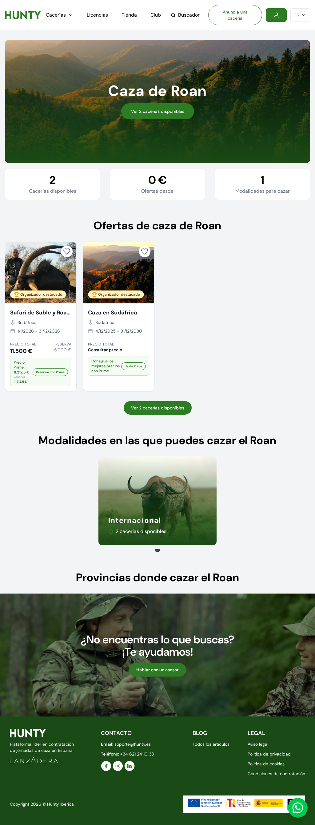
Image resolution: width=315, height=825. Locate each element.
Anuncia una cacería (235, 15)
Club (155, 15)
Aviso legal (258, 744)
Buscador (189, 15)
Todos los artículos (211, 744)
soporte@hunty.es (132, 744)
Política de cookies (266, 764)
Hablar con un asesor (157, 670)
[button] (40, 372)
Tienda (129, 15)
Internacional (134, 520)
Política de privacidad (269, 754)
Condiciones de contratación (276, 773)
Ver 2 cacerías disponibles (157, 111)
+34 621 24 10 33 (137, 754)
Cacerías (56, 15)
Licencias (97, 15)
